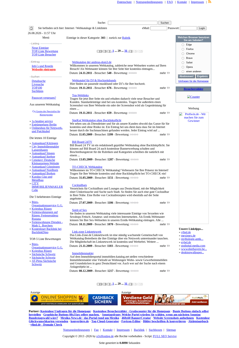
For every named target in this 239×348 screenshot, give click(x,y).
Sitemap (171, 329)
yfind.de (186, 232)
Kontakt (182, 2)
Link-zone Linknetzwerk (86, 231)
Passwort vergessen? (44, 97)
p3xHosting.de (105, 336)
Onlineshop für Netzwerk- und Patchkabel (47, 129)
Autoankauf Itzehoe (43, 156)
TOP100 (37, 87)
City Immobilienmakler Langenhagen (45, 148)
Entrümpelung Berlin (44, 124)
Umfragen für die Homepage (193, 81)
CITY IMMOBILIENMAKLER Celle (47, 187)
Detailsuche (39, 81)
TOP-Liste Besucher (44, 54)
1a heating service (42, 121)
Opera (189, 67)
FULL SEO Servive (165, 336)
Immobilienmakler (83, 253)
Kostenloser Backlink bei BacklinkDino (46, 230)
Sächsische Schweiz (43, 254)
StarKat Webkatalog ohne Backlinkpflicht (96, 120)
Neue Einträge (40, 47)
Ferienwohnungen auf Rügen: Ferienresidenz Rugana (45, 215)
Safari (189, 62)
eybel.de (186, 242)
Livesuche (38, 84)
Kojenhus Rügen (42, 208)
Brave (189, 58)
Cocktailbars (79, 185)
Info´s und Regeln (42, 66)
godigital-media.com (193, 245)
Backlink (139, 329)
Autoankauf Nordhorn (45, 170)
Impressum (197, 2)
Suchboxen (155, 329)
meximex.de (188, 235)
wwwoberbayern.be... (194, 249)
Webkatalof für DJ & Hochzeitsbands (94, 80)
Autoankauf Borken (43, 173)
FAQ (170, 2)
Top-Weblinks (80, 95)
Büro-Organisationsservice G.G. (47, 203)
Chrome (190, 53)
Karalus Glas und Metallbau (42, 178)
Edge (189, 44)
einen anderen (193, 71)
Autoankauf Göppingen (46, 166)
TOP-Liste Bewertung (45, 51)
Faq (96, 329)
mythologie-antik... (192, 239)
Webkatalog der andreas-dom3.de (91, 62)
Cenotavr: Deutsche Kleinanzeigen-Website (45, 161)
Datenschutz (124, 2)
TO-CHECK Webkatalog (87, 166)
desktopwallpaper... (192, 252)
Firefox (190, 49)
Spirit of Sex (79, 210)
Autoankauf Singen (43, 153)
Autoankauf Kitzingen (45, 143)
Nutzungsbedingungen (149, 2)
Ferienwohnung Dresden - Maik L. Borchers (47, 224)
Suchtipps (37, 91)
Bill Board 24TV (82, 141)
